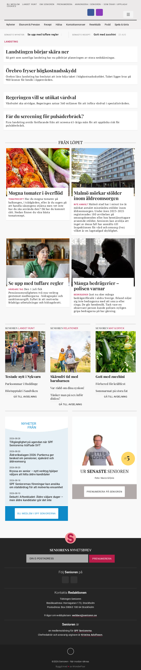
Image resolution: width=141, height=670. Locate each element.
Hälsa (59, 24)
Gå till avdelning (25, 396)
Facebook (90, 12)
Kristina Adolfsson (91, 634)
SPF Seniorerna (83, 630)
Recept (48, 24)
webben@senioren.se (84, 615)
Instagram (99, 12)
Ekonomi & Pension (29, 24)
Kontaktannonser (75, 24)
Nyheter (10, 24)
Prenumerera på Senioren (104, 491)
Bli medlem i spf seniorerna (36, 513)
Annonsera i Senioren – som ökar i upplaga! (101, 4)
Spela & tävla (122, 24)
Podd (108, 24)
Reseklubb (95, 24)
